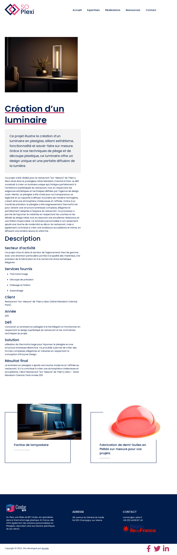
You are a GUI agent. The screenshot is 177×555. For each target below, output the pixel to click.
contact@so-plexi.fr (132, 517)
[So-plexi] (19, 9)
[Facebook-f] (148, 548)
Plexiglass (10, 526)
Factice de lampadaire (31, 445)
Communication (22, 450)
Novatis (45, 548)
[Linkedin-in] (165, 548)
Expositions (105, 458)
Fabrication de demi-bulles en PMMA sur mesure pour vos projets (123, 449)
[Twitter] (157, 548)
